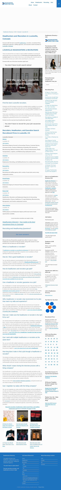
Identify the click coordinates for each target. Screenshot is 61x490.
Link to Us (25, 476)
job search (7, 400)
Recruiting (46, 2)
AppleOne (5, 155)
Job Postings (6, 143)
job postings (14, 330)
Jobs (52, 2)
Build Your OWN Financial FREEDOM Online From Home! (50, 405)
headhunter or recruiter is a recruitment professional (15, 250)
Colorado (10, 46)
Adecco (4, 139)
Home (32, 2)
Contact (35, 5)
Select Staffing (6, 205)
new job (55, 195)
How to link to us (48, 295)
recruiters (53, 188)
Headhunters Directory (11, 222)
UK (23, 468)
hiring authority (37, 273)
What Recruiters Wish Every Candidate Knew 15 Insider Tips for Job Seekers (51, 114)
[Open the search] (59, 3)
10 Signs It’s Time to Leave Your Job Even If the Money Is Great (8, 425)
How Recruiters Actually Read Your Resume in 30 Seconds (22, 425)
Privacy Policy (41, 487)
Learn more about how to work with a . (26, 348)
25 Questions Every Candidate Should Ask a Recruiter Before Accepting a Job (51, 158)
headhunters (22, 42)
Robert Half (5, 191)
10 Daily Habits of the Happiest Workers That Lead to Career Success (51, 150)
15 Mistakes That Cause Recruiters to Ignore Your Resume (50, 167)
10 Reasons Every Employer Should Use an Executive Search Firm (51, 145)
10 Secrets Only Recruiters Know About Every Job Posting (51, 134)
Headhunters (38, 2)
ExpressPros (6, 166)
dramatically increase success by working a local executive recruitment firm (51, 204)
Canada (24, 466)
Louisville (5, 46)
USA (53, 192)
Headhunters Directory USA (51, 324)
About (30, 5)
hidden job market (19, 294)
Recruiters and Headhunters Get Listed (30, 480)
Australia (25, 470)
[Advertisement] (30, 18)
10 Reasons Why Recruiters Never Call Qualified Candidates (35, 425)
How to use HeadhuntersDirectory (30, 478)
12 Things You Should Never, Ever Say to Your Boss (8, 444)
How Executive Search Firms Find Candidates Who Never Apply (51, 125)
